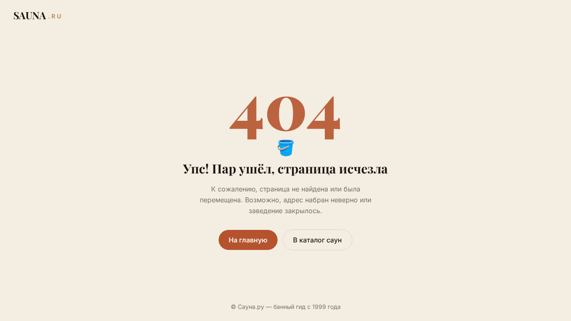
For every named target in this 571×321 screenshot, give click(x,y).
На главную (248, 240)
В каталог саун (317, 240)
